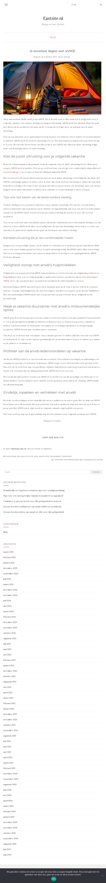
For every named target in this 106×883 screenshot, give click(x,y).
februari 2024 (9, 617)
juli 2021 (7, 741)
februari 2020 (9, 811)
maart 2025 (8, 584)
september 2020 (10, 779)
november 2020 (10, 773)
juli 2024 (7, 600)
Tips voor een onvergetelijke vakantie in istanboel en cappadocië (33, 496)
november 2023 (10, 627)
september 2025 (10, 573)
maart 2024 (8, 611)
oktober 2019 (9, 833)
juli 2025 (7, 579)
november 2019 (10, 827)
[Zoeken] (101, 5)
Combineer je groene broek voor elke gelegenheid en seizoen (32, 501)
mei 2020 (7, 795)
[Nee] (102, 875)
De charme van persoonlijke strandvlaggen (76, 460)
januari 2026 (8, 562)
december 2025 (10, 568)
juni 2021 (7, 746)
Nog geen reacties (52, 421)
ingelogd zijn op (18, 448)
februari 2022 (9, 703)
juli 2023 (7, 644)
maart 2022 (8, 698)
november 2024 (10, 595)
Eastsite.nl (53, 18)
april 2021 (7, 757)
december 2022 (10, 671)
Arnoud (67, 57)
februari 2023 (9, 660)
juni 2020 (7, 790)
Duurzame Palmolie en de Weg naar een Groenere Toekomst (38, 456)
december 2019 (10, 822)
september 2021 (10, 730)
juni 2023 (7, 649)
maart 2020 (8, 806)
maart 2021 (8, 763)
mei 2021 (7, 752)
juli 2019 (7, 849)
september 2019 (10, 838)
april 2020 (8, 800)
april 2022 (7, 692)
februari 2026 (9, 557)
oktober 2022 (9, 676)
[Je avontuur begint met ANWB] (52, 88)
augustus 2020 (10, 784)
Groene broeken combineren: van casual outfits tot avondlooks (32, 506)
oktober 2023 (9, 633)
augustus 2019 (9, 844)
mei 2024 (7, 606)
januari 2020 (8, 817)
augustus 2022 (9, 681)
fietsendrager (13, 172)
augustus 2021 (9, 736)
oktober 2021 (9, 725)
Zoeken (96, 472)
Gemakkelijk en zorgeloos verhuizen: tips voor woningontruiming (34, 490)
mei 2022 (7, 687)
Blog (53, 37)
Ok (53, 879)
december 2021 (10, 714)
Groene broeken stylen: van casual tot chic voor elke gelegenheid (33, 512)
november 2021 (10, 719)
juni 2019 (7, 854)
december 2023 (10, 622)
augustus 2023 (9, 638)
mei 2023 (7, 654)
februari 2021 (9, 768)
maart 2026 (8, 552)
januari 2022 (8, 708)
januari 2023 (8, 665)
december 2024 (10, 590)
